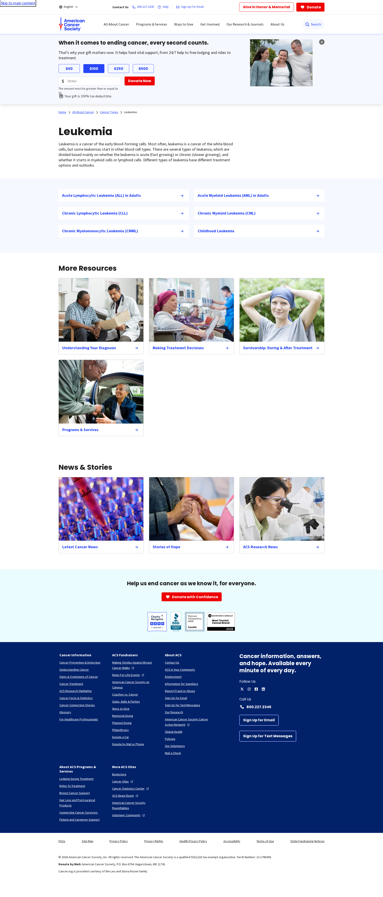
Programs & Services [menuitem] (151, 24)
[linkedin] (263, 689)
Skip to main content (18, 3)
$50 (69, 68)
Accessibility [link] (231, 841)
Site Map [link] (87, 841)
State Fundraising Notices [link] (307, 841)
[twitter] (242, 689)
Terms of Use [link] (265, 841)
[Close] (321, 42)
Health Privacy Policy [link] (193, 841)
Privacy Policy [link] (118, 841)
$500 (143, 68)
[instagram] (249, 689)
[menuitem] (72, 24)
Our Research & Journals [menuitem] (245, 24)
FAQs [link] (62, 841)
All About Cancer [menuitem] (116, 24)
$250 (118, 68)
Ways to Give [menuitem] (183, 24)
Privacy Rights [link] (153, 841)
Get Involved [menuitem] (209, 24)
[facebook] (256, 689)
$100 (94, 68)
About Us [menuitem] (277, 24)
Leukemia (130, 112)
